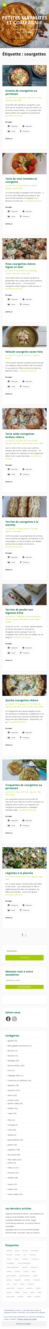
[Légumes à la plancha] (24, 857)
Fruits (9, 1130)
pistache (31, 1284)
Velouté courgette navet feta (24, 351)
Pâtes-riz (11, 1167)
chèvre (9, 1259)
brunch (17, 1255)
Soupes (8, 358)
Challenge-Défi (13, 1075)
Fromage (11, 1125)
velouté (37, 1296)
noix (8, 1284)
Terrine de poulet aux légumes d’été (19, 611)
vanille (29, 1296)
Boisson (10, 1055)
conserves (35, 1259)
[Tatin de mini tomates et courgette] (24, 163)
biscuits (25, 1250)
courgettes (10, 1263)
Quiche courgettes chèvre (21, 700)
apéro (17, 1250)
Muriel (11, 97)
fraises (26, 1271)
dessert (24, 1267)
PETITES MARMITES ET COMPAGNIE (24, 20)
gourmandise (11, 1276)
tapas (32, 1292)
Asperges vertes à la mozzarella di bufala (22, 1229)
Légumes (8, 100)
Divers (10, 1095)
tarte (39, 1292)
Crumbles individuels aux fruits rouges (20, 1220)
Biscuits (10, 1050)
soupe (25, 1292)
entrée (9, 1271)
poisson (20, 1288)
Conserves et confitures (17, 1080)
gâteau (9, 1280)
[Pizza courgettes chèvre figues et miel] (24, 248)
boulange (34, 1250)
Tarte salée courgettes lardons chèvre (19, 435)
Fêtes (9, 1120)
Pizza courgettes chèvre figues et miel (20, 265)
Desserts (11, 1090)
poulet (38, 1288)
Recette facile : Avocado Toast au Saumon (22, 1232)
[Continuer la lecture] (13, 115)
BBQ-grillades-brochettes (18, 1045)
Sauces (10, 1184)
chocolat (32, 1255)
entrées (17, 1271)
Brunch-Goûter (13, 1065)
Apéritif (37, 616)
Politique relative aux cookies (27, 1319)
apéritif (9, 1250)
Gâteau (10, 1135)
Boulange (33, 270)
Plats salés (17, 100)
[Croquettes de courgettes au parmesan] (24, 770)
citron (17, 1259)
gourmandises (13, 1140)
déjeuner (11, 1085)
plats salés (11, 1288)
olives (22, 1284)
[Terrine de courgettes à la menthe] (24, 506)
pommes (30, 1288)
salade (17, 1292)
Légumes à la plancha (19, 873)
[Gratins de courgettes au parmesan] (24, 75)
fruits (33, 1271)
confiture (25, 1259)
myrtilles (27, 1280)
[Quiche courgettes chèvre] (24, 685)
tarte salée (11, 1296)
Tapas (12, 794)
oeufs (9, 1162)
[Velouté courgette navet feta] (24, 336)
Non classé (11, 1154)
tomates (21, 1296)
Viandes (8, 622)
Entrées (38, 97)
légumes (18, 1280)
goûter (10, 1144)
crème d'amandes (24, 1263)
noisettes (36, 1280)
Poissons (11, 1172)
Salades (10, 1108)
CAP (9, 1070)
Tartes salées (18, 188)
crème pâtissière (13, 1267)
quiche (9, 1292)
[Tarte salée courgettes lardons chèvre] (24, 418)
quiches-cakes (27, 443)
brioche (9, 1255)
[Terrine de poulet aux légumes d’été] (24, 594)
